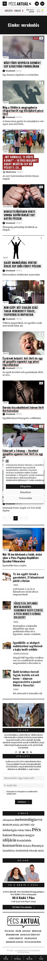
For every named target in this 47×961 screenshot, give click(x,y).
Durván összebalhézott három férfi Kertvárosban (23, 409)
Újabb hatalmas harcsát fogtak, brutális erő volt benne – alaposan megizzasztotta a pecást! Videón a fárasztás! (27, 678)
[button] (7, 461)
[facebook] (16, 752)
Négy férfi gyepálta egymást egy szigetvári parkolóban (22, 64)
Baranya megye (23, 835)
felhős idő (18, 825)
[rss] (31, 752)
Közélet (9, 10)
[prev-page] (5, 518)
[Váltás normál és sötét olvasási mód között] (30, 3)
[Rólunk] (23, 715)
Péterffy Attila (36, 850)
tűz (33, 824)
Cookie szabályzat (36, 480)
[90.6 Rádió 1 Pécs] (23, 880)
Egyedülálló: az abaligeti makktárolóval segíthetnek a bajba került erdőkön (27, 646)
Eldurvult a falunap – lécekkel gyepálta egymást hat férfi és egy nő (23, 454)
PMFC (27, 824)
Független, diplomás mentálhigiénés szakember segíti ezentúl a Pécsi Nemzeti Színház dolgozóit (28, 610)
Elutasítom (25, 492)
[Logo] (18, 3)
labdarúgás (10, 830)
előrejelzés (8, 820)
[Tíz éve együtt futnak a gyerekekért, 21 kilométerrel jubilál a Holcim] (7, 576)
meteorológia (26, 820)
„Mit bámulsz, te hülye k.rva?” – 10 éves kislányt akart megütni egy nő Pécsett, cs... (21, 162)
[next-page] (26, 518)
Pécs (36, 830)
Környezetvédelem (21, 654)
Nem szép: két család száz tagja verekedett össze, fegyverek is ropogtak (21, 311)
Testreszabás (25, 498)
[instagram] (20, 752)
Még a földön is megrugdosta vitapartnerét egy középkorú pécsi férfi (23, 110)
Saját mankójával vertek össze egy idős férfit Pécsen (22, 264)
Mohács (27, 845)
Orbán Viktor (24, 830)
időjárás (9, 840)
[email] (27, 752)
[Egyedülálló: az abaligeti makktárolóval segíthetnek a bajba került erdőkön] (7, 645)
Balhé (18, 10)
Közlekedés (7, 206)
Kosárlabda (24, 840)
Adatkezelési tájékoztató (16, 480)
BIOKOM (7, 824)
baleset (8, 835)
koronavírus (12, 845)
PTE (39, 819)
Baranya (37, 845)
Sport (5, 550)
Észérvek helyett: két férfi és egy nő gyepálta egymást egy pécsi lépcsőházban (23, 361)
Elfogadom (25, 486)
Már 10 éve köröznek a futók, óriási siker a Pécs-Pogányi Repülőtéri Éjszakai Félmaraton (22, 557)
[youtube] (23, 752)
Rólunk (23, 730)
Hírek (5, 152)
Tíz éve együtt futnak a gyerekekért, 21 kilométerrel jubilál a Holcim (28, 577)
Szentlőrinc (9, 850)
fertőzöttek (22, 850)
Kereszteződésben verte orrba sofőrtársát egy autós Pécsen (19, 215)
